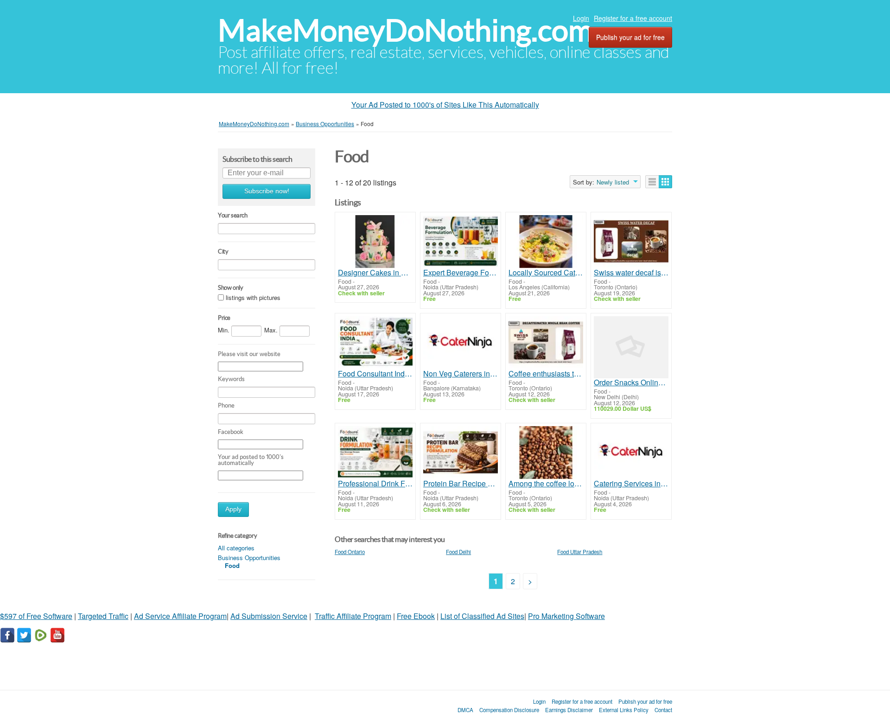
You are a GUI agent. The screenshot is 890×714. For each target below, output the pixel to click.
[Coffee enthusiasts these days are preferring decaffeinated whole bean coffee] (546, 343)
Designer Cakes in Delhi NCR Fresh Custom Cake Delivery (375, 272)
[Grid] (665, 181)
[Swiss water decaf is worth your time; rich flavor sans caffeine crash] (631, 241)
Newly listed (613, 182)
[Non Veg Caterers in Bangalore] (460, 343)
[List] (652, 181)
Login (581, 18)
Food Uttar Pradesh (579, 551)
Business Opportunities (249, 557)
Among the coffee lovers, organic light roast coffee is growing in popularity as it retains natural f (546, 483)
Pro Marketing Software (566, 616)
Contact (663, 710)
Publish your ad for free (630, 37)
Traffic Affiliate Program (353, 616)
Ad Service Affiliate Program (180, 616)
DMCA (465, 710)
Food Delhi (458, 551)
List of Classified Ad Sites (482, 616)
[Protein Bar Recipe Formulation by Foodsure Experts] (460, 452)
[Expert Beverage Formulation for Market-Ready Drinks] (460, 241)
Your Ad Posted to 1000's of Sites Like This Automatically (445, 104)
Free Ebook (416, 616)
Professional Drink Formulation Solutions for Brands (375, 483)
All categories (236, 547)
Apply (233, 509)
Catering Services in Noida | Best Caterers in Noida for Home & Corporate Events (631, 483)
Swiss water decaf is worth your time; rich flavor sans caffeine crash (631, 272)
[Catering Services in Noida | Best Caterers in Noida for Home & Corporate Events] (631, 452)
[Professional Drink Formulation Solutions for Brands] (375, 452)
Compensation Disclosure (509, 710)
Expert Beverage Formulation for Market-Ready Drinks (460, 272)
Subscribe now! (266, 191)
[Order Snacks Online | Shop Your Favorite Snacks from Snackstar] (631, 347)
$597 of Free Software (36, 616)
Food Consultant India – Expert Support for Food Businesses (375, 374)
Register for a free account (633, 18)
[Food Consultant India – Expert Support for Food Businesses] (375, 343)
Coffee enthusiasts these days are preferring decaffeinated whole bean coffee (546, 374)
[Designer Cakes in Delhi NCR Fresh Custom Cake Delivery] (375, 241)
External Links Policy (623, 710)
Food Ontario (350, 551)
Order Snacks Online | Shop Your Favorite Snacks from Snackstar (631, 382)
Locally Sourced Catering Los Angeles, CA (546, 272)
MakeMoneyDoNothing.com (405, 30)
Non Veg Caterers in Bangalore (460, 374)
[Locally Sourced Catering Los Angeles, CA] (546, 241)
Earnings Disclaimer (569, 710)
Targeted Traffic (103, 616)
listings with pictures (253, 297)
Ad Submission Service (268, 616)
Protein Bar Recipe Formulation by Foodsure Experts (460, 483)
